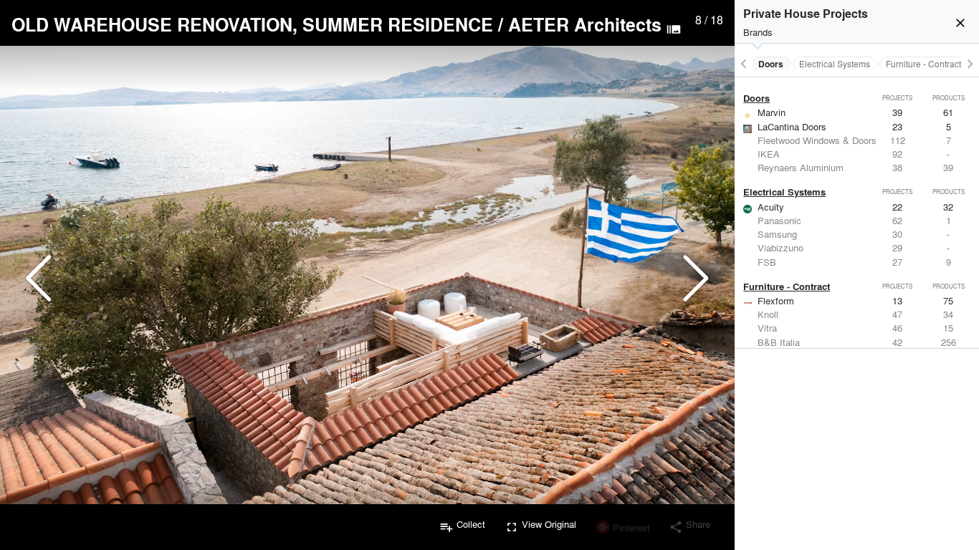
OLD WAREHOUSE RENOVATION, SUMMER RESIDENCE (252, 24)
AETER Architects (585, 24)
